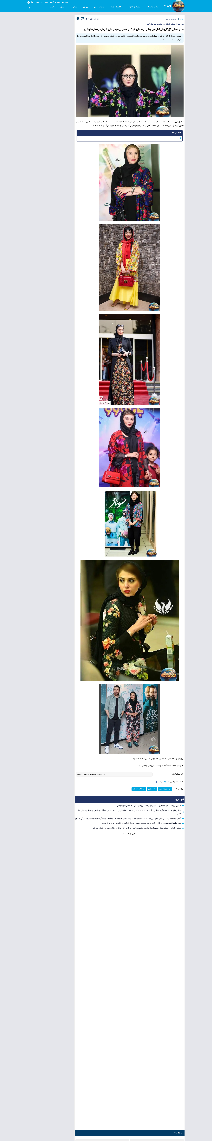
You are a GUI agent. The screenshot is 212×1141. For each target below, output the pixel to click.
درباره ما (57, 2)
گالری (62, 7)
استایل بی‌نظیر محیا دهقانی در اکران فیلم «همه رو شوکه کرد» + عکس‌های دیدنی (149, 805)
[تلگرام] (28, 2)
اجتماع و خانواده (135, 7)
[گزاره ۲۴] (178, 6)
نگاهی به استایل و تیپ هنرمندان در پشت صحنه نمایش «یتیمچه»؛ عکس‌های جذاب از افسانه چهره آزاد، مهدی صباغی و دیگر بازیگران (128, 818)
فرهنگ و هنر (99, 7)
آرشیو (51, 2)
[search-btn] (29, 8)
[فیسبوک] (156, 782)
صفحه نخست (153, 7)
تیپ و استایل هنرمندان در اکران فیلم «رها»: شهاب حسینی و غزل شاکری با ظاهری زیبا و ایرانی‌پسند (141, 823)
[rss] (32, 2)
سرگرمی (74, 7)
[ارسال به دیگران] (82, 19)
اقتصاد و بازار (116, 7)
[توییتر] (161, 782)
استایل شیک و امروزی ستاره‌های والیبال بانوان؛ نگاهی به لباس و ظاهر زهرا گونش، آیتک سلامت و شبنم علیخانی (136, 828)
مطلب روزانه (176, 132)
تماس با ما (65, 2)
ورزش (85, 7)
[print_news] (78, 18)
